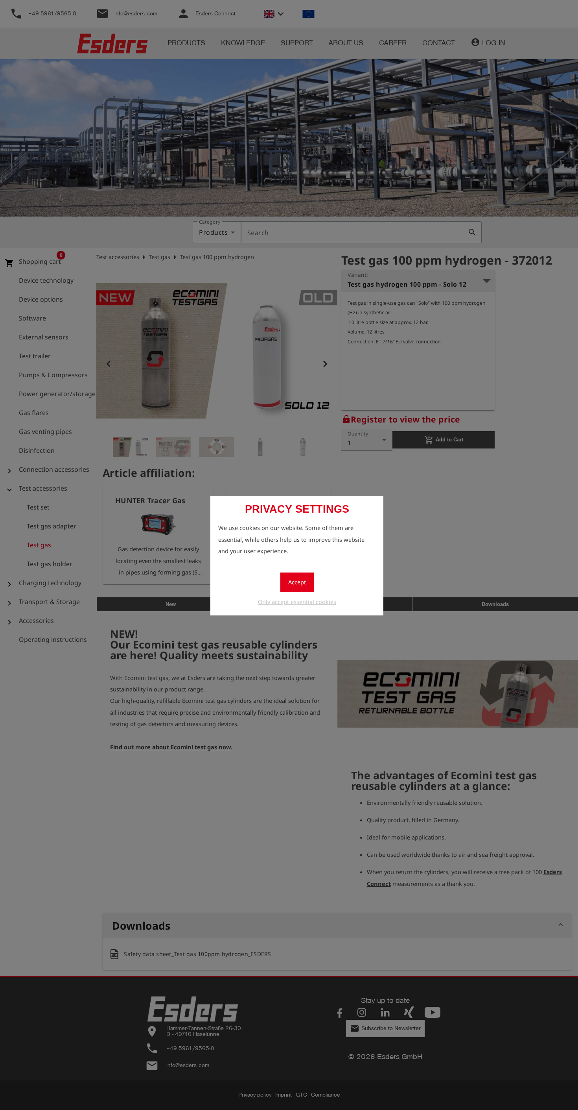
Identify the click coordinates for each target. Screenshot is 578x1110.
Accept (297, 582)
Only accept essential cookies (297, 602)
